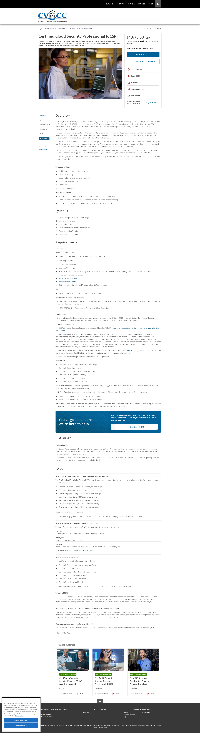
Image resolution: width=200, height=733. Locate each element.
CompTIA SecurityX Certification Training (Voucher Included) (139, 681)
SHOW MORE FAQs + (63, 633)
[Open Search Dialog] (158, 3)
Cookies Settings (21, 725)
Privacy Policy (103, 728)
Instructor (43, 129)
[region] (21, 714)
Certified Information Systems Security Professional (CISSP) (104, 681)
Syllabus (42, 120)
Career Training (87, 712)
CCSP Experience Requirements (81, 550)
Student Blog (146, 712)
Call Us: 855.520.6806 (152, 28)
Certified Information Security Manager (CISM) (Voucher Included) (70, 681)
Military (126, 712)
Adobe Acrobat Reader (67, 281)
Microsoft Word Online (68, 278)
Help (125, 717)
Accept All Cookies (21, 720)
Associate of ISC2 (129, 350)
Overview (42, 115)
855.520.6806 (43, 149)
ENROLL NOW (143, 54)
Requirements (44, 124)
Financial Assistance (130, 715)
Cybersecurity (62, 28)
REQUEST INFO (151, 103)
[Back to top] (100, 709)
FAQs (41, 134)
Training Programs (50, 28)
